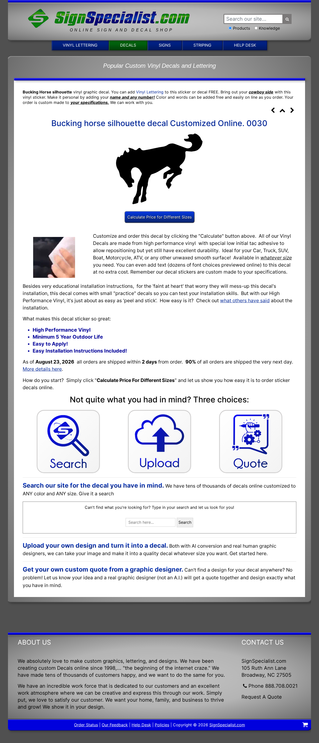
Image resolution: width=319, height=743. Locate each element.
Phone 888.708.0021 (273, 686)
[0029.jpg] (273, 110)
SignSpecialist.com (227, 724)
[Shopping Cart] (305, 725)
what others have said (245, 300)
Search (184, 522)
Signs (165, 45)
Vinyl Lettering (80, 45)
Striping (202, 45)
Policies (162, 724)
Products (241, 28)
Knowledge (269, 28)
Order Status (86, 724)
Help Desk (245, 45)
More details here (42, 369)
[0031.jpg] (292, 110)
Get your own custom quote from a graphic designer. (103, 569)
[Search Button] (287, 19)
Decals (128, 45)
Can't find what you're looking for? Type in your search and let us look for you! (159, 507)
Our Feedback (115, 724)
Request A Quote (261, 697)
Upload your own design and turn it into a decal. (95, 545)
